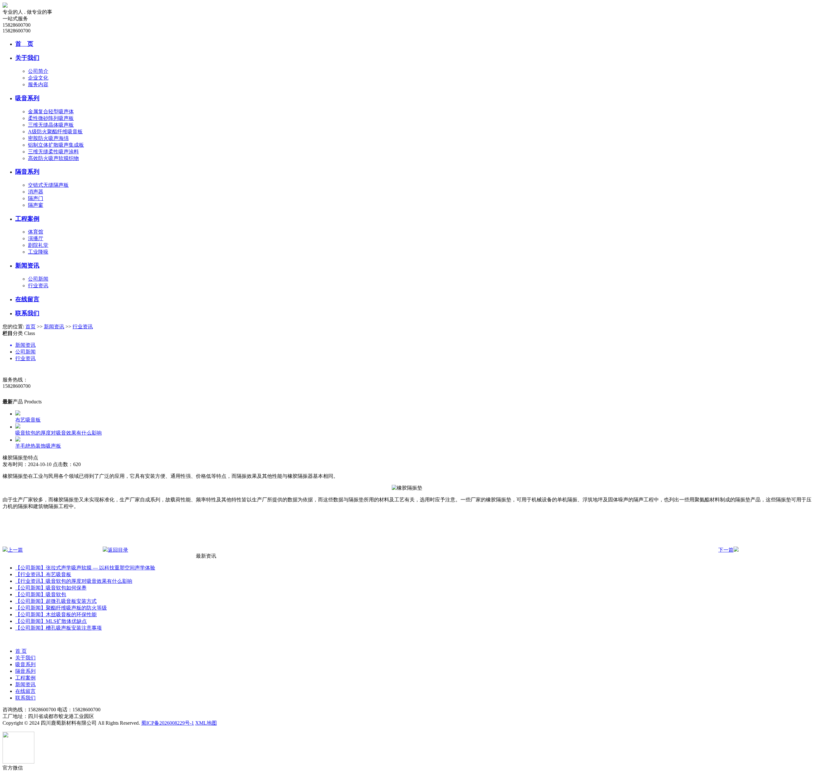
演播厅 (35, 238)
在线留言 (27, 299)
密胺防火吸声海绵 (48, 138)
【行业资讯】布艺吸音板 (43, 574)
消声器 (35, 191)
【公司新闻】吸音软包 (40, 594)
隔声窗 (35, 205)
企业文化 (38, 77)
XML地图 (206, 723)
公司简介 (38, 71)
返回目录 (118, 550)
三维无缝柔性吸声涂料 (53, 151)
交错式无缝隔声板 (48, 185)
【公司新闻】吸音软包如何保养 (50, 587)
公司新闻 (38, 279)
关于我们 (27, 57)
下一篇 (726, 550)
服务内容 (38, 84)
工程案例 (27, 218)
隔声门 (35, 198)
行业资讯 (38, 285)
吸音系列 (27, 98)
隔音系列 (27, 171)
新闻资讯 (27, 265)
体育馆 (35, 231)
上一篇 (15, 550)
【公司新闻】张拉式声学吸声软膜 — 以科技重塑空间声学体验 (85, 567)
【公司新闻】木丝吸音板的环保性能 (56, 614)
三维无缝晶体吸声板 (51, 125)
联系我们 (27, 313)
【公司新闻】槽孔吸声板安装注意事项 (58, 628)
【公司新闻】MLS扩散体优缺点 (51, 621)
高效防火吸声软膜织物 (53, 158)
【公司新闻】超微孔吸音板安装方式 (56, 601)
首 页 (24, 43)
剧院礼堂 (38, 245)
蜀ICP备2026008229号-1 (167, 723)
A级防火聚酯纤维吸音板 (55, 131)
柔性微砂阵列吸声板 (51, 118)
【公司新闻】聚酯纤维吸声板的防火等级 (61, 607)
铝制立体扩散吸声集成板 (56, 145)
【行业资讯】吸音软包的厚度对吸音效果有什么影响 (73, 581)
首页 (30, 326)
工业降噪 (38, 252)
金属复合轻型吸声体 (51, 111)
